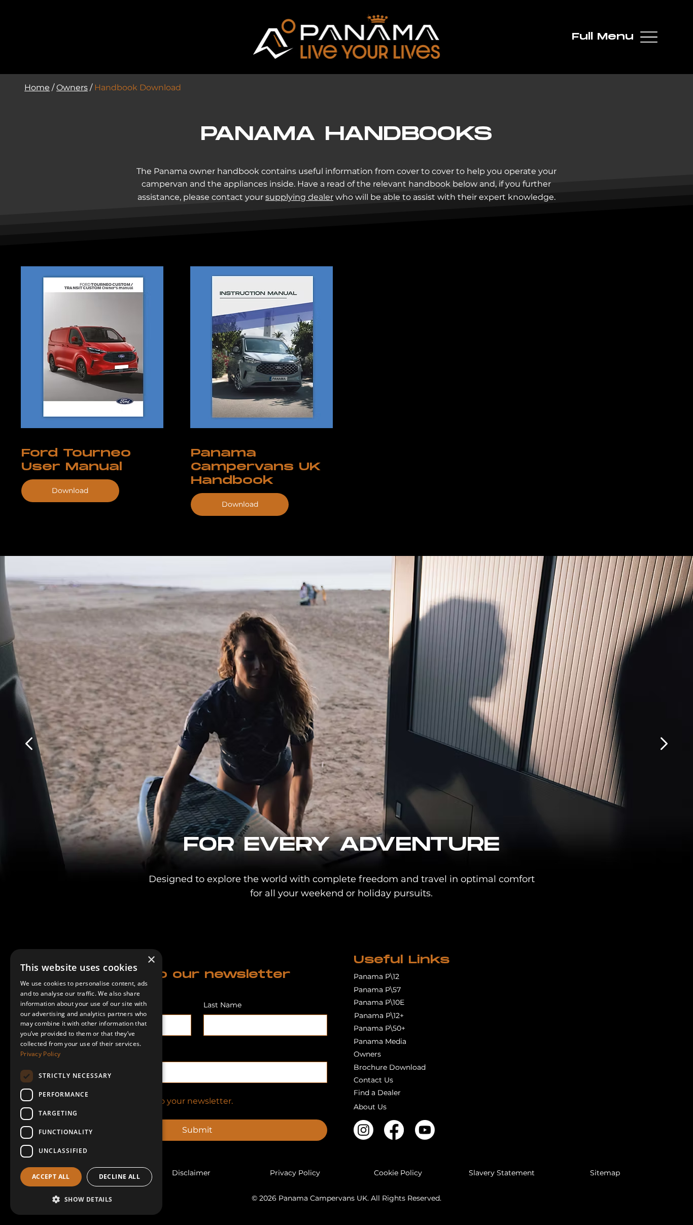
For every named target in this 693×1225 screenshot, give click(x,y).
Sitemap (605, 1172)
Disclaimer (191, 1172)
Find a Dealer (377, 1092)
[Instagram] (363, 1130)
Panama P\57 (377, 989)
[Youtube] (425, 1130)
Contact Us (373, 1079)
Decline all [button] (119, 1176)
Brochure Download (390, 1067)
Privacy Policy (295, 1172)
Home (37, 87)
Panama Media (380, 1041)
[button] (86, 1199)
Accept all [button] (51, 1176)
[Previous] (29, 744)
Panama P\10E (379, 1002)
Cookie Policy (398, 1172)
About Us (370, 1106)
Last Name (222, 1004)
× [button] (151, 960)
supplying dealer (299, 197)
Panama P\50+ (379, 1028)
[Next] (664, 744)
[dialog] (86, 1082)
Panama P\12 (376, 976)
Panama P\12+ (379, 1015)
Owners (72, 87)
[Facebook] (394, 1130)
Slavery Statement (502, 1172)
